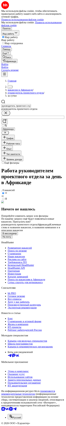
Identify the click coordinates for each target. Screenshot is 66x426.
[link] (6, 57)
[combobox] (16, 106)
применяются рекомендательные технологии (28, 392)
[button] (4, 64)
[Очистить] (5, 113)
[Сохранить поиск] (4, 121)
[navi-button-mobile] (4, 74)
